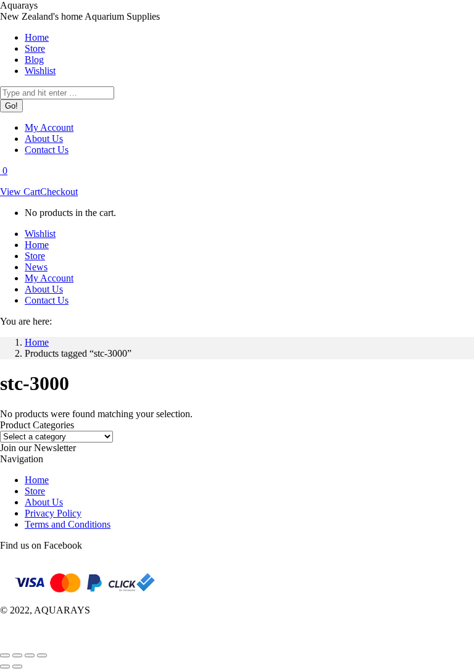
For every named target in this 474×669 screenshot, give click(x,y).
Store (35, 491)
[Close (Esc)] (5, 655)
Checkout (59, 191)
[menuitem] (37, 37)
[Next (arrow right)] (17, 666)
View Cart (20, 191)
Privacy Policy (53, 513)
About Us (44, 502)
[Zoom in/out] (42, 655)
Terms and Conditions (67, 524)
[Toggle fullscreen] (30, 655)
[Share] (17, 655)
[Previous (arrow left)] (5, 666)
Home (37, 480)
